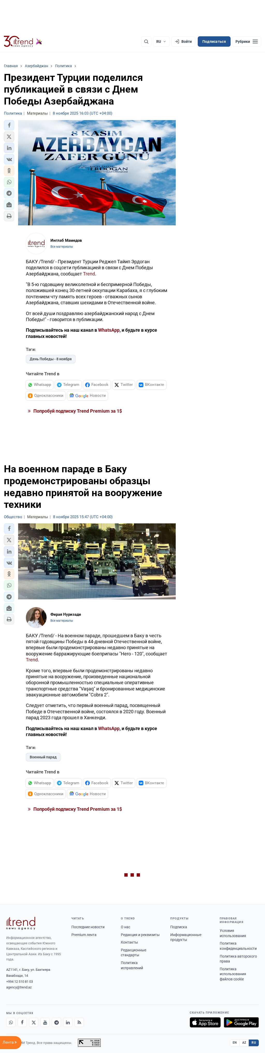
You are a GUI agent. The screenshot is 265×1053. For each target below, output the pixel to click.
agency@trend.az (19, 987)
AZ (244, 1042)
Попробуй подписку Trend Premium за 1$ (77, 411)
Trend (89, 273)
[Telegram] (56, 1022)
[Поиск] (146, 41)
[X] (33, 1022)
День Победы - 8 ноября (51, 359)
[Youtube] (45, 1022)
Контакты (129, 942)
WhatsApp (109, 330)
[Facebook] (22, 1022)
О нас (125, 927)
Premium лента (84, 935)
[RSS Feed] (79, 1022)
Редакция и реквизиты (140, 935)
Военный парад (43, 757)
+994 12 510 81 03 (19, 981)
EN (235, 1042)
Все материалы (61, 246)
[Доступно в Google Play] (241, 1022)
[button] (9, 125)
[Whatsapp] (11, 1022)
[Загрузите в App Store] (205, 1022)
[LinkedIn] (67, 1022)
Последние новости (88, 927)
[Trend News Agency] (20, 923)
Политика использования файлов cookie (233, 974)
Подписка (178, 927)
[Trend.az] (23, 41)
